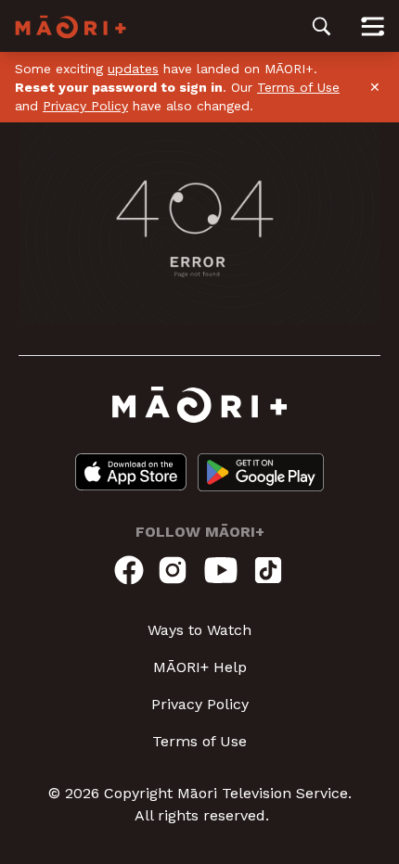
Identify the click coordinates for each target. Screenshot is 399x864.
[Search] (321, 26)
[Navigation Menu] (372, 26)
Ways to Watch (199, 630)
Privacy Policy (85, 105)
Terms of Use (298, 87)
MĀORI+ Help (200, 667)
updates (133, 68)
